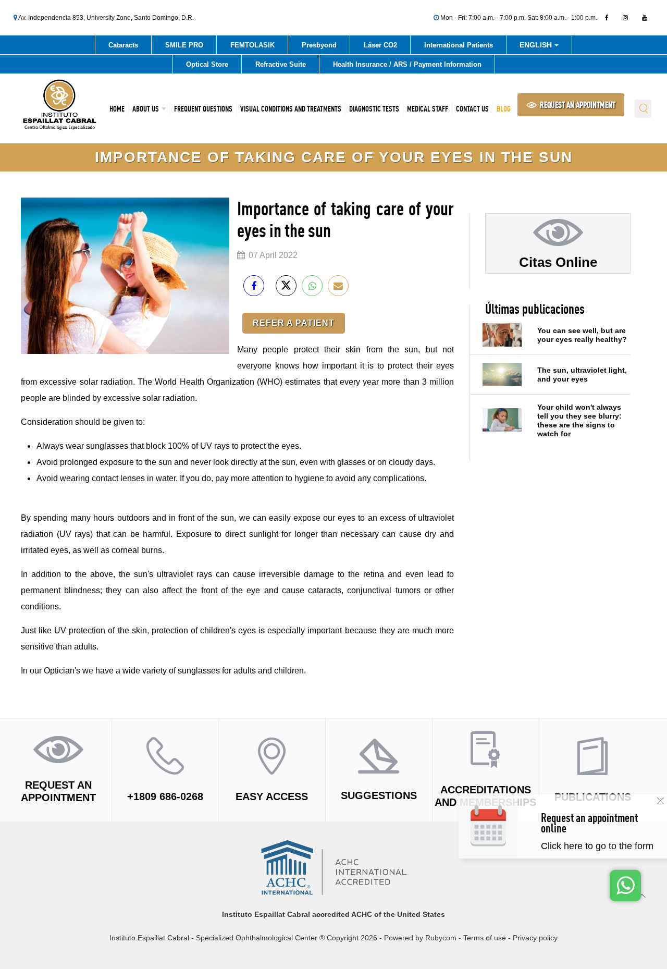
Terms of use (484, 938)
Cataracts (123, 45)
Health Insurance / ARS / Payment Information (407, 64)
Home (117, 108)
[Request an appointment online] (600, 836)
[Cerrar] (660, 800)
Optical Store (207, 64)
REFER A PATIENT (294, 322)
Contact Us (472, 108)
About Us (145, 108)
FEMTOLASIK (252, 45)
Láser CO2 (380, 45)
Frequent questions (203, 108)
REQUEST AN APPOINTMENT (576, 104)
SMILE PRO (184, 45)
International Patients (458, 45)
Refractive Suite (280, 64)
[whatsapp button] (625, 885)
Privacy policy (535, 938)
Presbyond (319, 45)
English (537, 46)
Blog (504, 108)
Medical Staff (427, 108)
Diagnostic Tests (374, 108)
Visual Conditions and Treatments (290, 108)
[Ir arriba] (642, 896)
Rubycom (440, 938)
